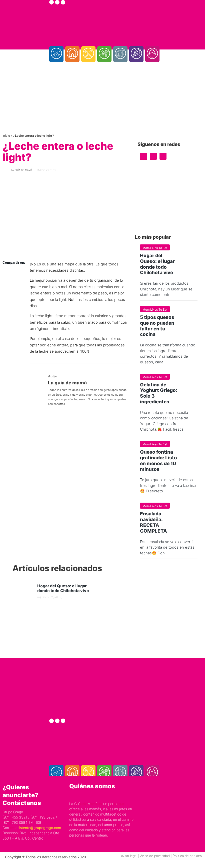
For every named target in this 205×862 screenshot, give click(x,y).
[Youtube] (63, 2)
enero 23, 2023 (46, 170)
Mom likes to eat (154, 248)
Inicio (6, 135)
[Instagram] (57, 2)
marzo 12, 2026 (47, 597)
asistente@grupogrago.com (38, 828)
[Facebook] (51, 2)
